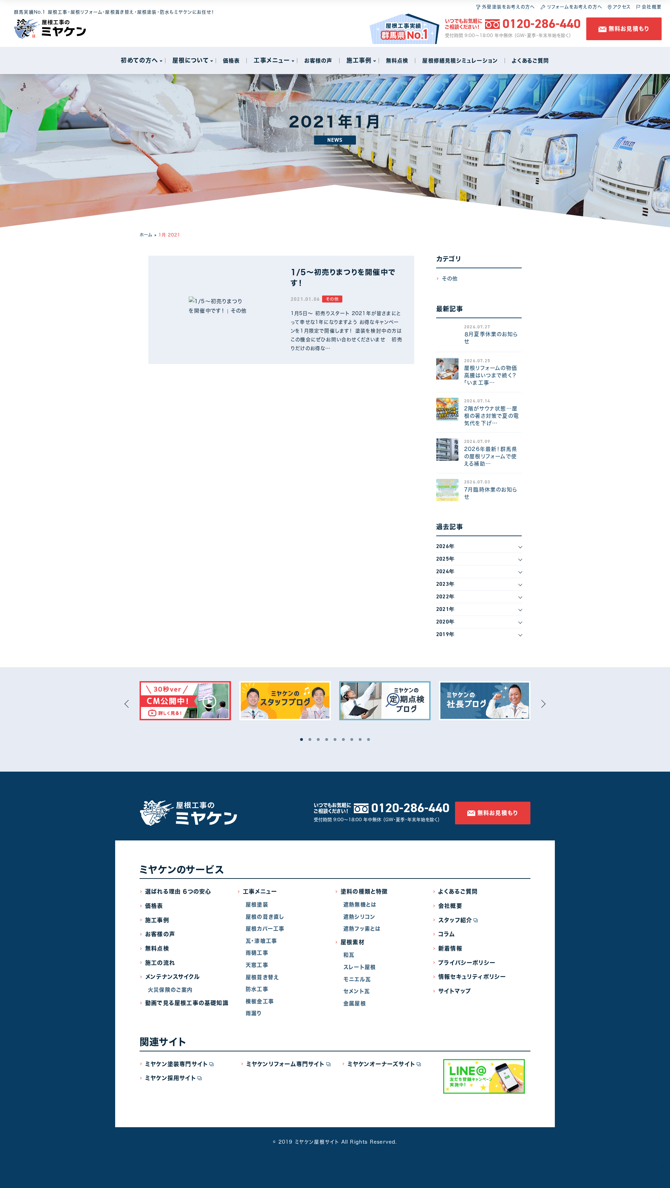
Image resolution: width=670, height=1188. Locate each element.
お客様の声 (160, 934)
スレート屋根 (359, 967)
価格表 (154, 906)
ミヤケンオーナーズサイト (381, 1064)
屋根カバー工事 (265, 928)
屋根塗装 (257, 904)
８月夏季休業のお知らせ (491, 337)
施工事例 (157, 920)
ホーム (146, 235)
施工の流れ (160, 962)
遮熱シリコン (359, 916)
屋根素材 (353, 942)
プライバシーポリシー (467, 962)
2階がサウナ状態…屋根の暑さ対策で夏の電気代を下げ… (491, 416)
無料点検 (157, 948)
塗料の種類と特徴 (364, 891)
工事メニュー (260, 891)
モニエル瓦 (357, 979)
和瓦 (349, 954)
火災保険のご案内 (170, 989)
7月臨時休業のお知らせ (490, 493)
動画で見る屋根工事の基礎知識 (187, 1003)
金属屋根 (354, 1003)
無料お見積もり (628, 28)
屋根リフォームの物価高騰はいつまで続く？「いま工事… (490, 375)
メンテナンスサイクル (172, 976)
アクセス (621, 7)
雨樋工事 (257, 952)
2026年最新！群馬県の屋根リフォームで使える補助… (490, 456)
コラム (446, 934)
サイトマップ (454, 991)
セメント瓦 (356, 991)
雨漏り (254, 1013)
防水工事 (257, 989)
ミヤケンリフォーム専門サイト (285, 1064)
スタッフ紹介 (455, 920)
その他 (332, 299)
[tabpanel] (185, 700)
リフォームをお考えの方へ (573, 7)
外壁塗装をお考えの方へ (507, 7)
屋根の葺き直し (265, 916)
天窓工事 (257, 965)
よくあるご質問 (458, 891)
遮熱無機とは (360, 904)
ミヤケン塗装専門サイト (176, 1064)
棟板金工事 (260, 1001)
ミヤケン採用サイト (170, 1078)
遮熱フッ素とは (362, 928)
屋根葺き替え (262, 977)
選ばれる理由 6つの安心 (178, 891)
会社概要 (651, 7)
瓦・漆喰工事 (261, 940)
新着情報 (450, 948)
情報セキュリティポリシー (472, 976)
